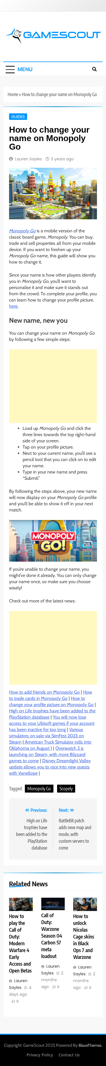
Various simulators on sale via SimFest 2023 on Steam (46, 736)
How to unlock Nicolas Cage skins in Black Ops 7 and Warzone (83, 936)
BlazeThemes (90, 1045)
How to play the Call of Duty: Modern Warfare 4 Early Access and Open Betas (20, 943)
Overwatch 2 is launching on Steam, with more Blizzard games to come (47, 754)
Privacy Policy (40, 1054)
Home (13, 94)
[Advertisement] (53, 386)
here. (13, 306)
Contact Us (69, 1054)
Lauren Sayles (28, 159)
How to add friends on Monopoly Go (44, 692)
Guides (18, 116)
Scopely (66, 788)
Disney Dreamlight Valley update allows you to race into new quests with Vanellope (50, 767)
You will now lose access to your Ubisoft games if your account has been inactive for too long (51, 723)
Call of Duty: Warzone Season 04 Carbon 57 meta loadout (51, 935)
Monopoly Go (22, 230)
